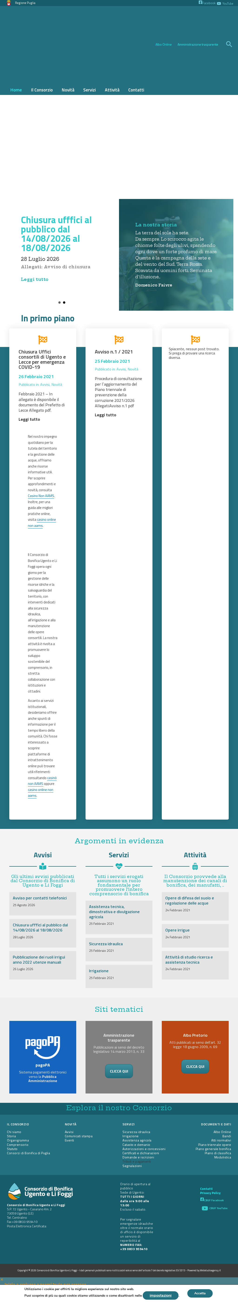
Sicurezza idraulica (106, 944)
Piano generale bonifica (213, 1148)
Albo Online (163, 44)
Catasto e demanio (136, 1144)
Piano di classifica (218, 1153)
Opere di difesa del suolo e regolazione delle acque (189, 900)
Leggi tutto (34, 279)
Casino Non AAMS (41, 495)
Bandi (226, 1136)
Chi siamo (14, 1131)
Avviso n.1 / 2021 (114, 352)
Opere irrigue (177, 930)
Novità (56, 384)
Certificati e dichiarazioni (140, 1153)
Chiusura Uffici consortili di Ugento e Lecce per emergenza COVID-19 (42, 359)
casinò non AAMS (42, 781)
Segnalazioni (132, 1165)
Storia (11, 1136)
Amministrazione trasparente (198, 44)
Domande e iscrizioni (138, 1157)
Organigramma (18, 1140)
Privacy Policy (210, 1193)
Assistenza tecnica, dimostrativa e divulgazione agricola (114, 911)
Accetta (200, 1293)
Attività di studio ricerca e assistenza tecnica (189, 959)
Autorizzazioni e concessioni (143, 1148)
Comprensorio (17, 1144)
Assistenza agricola (137, 1140)
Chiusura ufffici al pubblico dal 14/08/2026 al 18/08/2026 (56, 234)
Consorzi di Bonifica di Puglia (28, 1153)
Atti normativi (221, 1140)
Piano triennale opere (214, 1144)
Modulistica (222, 1157)
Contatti (206, 1189)
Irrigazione (99, 971)
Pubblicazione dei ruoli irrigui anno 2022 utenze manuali (39, 959)
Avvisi (45, 384)
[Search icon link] (229, 44)
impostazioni (161, 1295)
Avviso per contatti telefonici (40, 898)
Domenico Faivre (153, 285)
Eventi (69, 1140)
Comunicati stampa (79, 1136)
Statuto (12, 1148)
